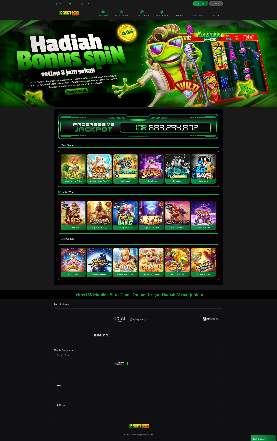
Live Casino (142, 15)
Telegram (74, 4)
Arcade (180, 15)
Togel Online (198, 15)
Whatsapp (61, 4)
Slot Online (122, 15)
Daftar (201, 3)
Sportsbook (162, 15)
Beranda (103, 15)
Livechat (87, 4)
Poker (216, 15)
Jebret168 (132, 435)
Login (216, 3)
